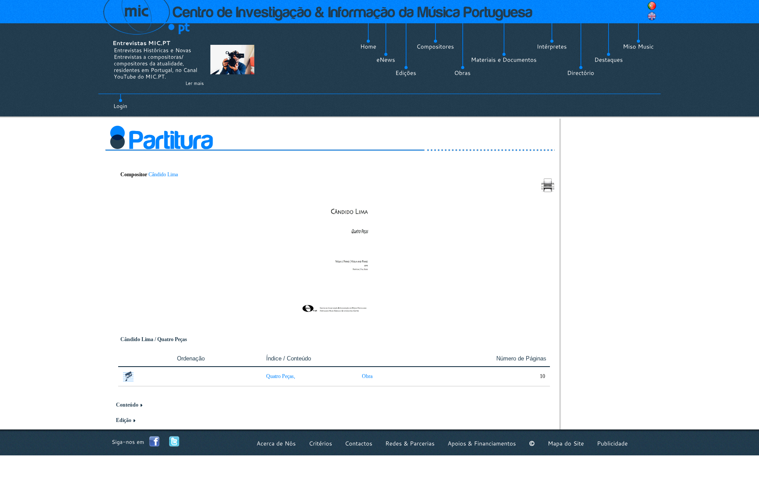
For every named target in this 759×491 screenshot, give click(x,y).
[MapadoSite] (566, 443)
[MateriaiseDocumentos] (504, 59)
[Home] (368, 46)
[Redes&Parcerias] (410, 443)
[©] (532, 443)
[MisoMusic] (638, 46)
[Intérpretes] (552, 46)
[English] (651, 16)
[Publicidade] (612, 443)
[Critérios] (320, 443)
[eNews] (385, 59)
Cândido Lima (163, 174)
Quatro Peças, (280, 376)
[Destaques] (608, 59)
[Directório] (580, 72)
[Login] (120, 101)
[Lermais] (194, 83)
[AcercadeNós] (276, 443)
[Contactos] (358, 443)
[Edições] (405, 72)
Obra (367, 376)
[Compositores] (435, 46)
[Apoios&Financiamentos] (482, 443)
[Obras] (462, 72)
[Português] (651, 5)
